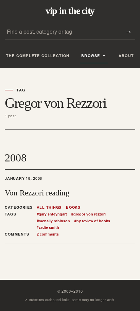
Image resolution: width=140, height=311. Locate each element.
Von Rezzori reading (37, 192)
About (126, 55)
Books (73, 207)
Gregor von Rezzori (88, 214)
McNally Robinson (53, 221)
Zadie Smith (48, 227)
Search (128, 31)
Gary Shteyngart (52, 214)
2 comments (48, 234)
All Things (49, 207)
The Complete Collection (38, 55)
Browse (90, 55)
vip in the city (70, 11)
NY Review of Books (92, 221)
